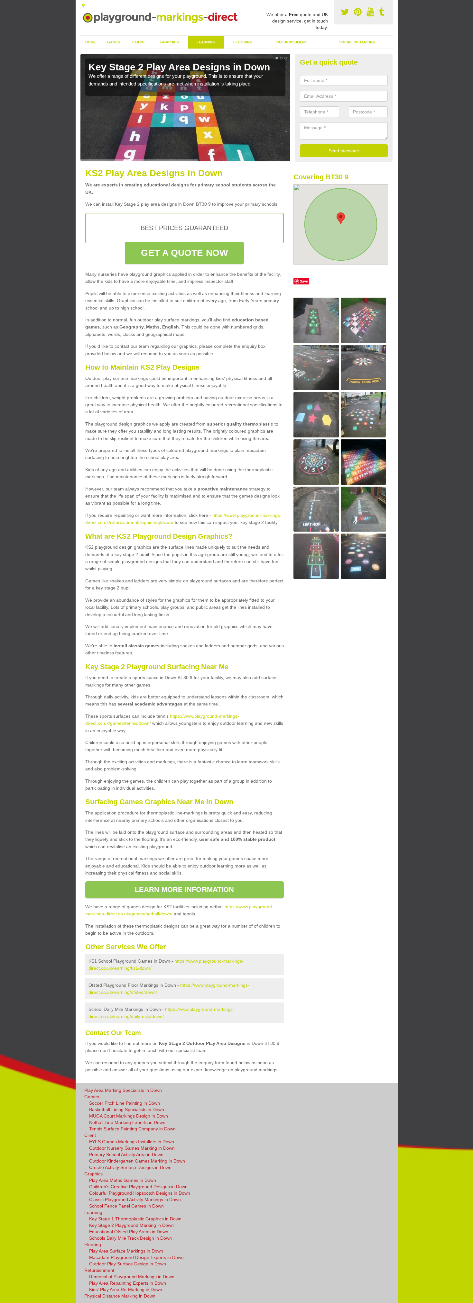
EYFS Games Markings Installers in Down (131, 1141)
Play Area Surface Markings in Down (126, 1251)
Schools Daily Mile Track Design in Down (130, 1238)
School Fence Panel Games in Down (126, 1206)
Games (113, 42)
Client (138, 42)
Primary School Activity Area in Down (126, 1154)
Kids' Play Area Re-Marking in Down (125, 1289)
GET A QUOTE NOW (184, 253)
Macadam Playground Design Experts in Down (136, 1257)
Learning (206, 42)
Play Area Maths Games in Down (122, 1180)
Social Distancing (357, 42)
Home (90, 42)
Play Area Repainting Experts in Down (127, 1283)
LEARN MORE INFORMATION (184, 889)
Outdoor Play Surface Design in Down (127, 1263)
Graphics (169, 42)
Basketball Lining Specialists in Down (126, 1109)
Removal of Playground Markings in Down (131, 1276)
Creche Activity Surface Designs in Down (130, 1167)
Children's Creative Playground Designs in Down (138, 1186)
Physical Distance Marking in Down (119, 1296)
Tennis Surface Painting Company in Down (132, 1128)
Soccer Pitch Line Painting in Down (124, 1103)
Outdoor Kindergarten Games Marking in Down (137, 1161)
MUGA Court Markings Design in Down (128, 1116)
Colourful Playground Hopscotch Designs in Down (139, 1193)
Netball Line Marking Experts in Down (127, 1122)
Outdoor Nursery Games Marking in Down (132, 1148)
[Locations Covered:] (83, 5)
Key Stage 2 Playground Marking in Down (131, 1225)
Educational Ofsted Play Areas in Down (128, 1231)
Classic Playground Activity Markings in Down (135, 1199)
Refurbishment (291, 42)
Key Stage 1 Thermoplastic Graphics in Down (135, 1218)
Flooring (243, 42)
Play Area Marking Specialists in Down (123, 1090)
